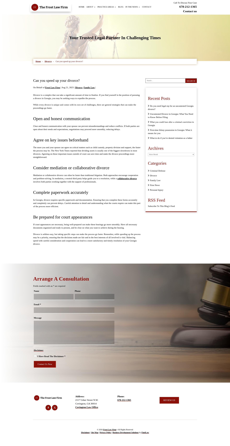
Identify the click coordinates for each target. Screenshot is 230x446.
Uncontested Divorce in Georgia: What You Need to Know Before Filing (170, 115)
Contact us (190, 11)
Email (37, 304)
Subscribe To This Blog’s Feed (161, 206)
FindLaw (145, 432)
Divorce (78, 87)
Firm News (155, 185)
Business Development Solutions (126, 432)
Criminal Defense (157, 171)
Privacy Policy (105, 432)
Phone (77, 291)
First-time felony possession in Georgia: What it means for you (170, 131)
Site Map (94, 432)
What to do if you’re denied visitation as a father (171, 138)
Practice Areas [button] (106, 7)
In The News (131, 7)
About (89, 7)
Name (36, 291)
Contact (146, 7)
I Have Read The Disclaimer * (51, 356)
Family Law (89, 87)
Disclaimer (38, 350)
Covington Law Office (86, 407)
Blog (121, 7)
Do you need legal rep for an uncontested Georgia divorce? (170, 107)
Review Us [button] (169, 400)
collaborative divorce (127, 178)
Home (81, 7)
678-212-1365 (188, 6)
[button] (223, 439)
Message (38, 318)
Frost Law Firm (52, 87)
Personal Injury (156, 190)
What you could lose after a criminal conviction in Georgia (171, 123)
